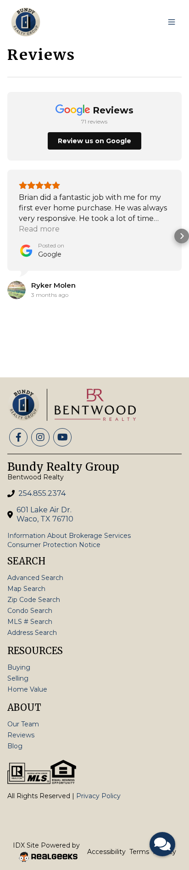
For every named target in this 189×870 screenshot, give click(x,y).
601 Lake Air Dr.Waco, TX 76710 (45, 514)
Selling (17, 678)
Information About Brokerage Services (69, 536)
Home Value (27, 689)
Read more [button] (39, 229)
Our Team (23, 724)
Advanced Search (35, 578)
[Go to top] (164, 820)
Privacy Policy (98, 796)
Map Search (26, 589)
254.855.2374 (42, 493)
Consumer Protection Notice (53, 545)
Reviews (20, 735)
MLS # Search (29, 622)
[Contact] (163, 799)
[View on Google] (16, 290)
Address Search (32, 632)
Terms (139, 852)
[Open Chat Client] (162, 844)
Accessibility (106, 852)
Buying (18, 667)
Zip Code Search (33, 600)
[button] (7, 236)
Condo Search (29, 611)
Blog (14, 746)
